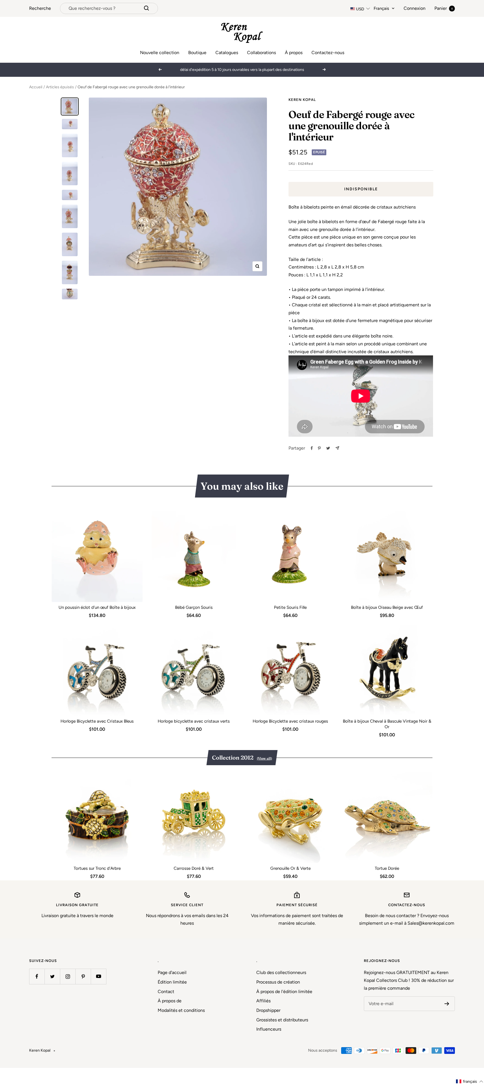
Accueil (35, 87)
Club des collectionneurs (281, 972)
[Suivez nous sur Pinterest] (83, 976)
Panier (443, 8)
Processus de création (278, 982)
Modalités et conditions (181, 1010)
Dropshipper (268, 1010)
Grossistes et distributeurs (282, 1019)
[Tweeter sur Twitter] (328, 448)
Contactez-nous (327, 52)
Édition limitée (172, 982)
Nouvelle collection (159, 52)
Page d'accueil (172, 972)
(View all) (264, 758)
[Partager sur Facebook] (312, 448)
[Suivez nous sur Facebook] (37, 976)
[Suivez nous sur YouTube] (98, 976)
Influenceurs (268, 1029)
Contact (166, 991)
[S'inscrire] (447, 1004)
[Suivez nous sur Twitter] (52, 976)
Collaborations (261, 52)
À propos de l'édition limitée (284, 991)
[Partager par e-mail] (337, 448)
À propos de (170, 1000)
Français (381, 8)
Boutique (197, 52)
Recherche (40, 8)
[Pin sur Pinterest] (319, 448)
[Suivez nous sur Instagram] (67, 976)
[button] (469, 1081)
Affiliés (263, 1000)
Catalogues (226, 52)
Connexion (414, 8)
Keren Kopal (302, 100)
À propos (293, 52)
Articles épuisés (60, 87)
